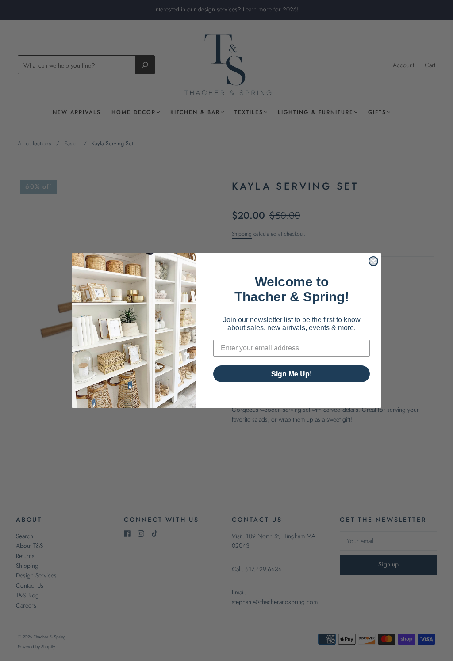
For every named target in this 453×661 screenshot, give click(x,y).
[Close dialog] (373, 261)
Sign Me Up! (291, 373)
